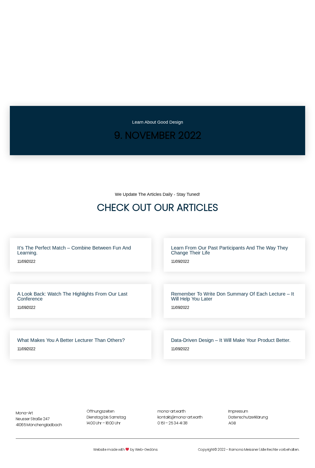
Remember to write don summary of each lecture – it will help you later (232, 296)
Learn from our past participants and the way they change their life (229, 250)
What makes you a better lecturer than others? (71, 340)
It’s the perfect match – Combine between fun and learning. (74, 250)
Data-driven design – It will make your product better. (231, 340)
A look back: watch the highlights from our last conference (72, 296)
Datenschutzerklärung (248, 417)
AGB (232, 423)
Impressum (238, 411)
